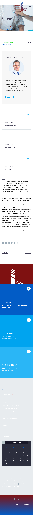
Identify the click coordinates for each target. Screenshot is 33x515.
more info (9, 97)
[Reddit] (17, 243)
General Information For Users (10, 399)
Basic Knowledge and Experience (11, 412)
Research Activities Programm (10, 415)
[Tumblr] (12, 243)
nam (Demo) (15, 484)
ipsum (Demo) (25, 481)
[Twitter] (6, 243)
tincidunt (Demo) (6, 486)
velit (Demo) (16, 486)
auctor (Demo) (16, 481)
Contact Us (16, 504)
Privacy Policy (26, 504)
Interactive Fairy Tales (8, 402)
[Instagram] (18, 499)
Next (27, 252)
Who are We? (7, 504)
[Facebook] (3, 243)
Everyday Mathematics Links (10, 408)
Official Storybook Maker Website (11, 405)
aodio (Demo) (17, 478)
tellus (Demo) (23, 484)
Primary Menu (30, 6)
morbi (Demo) (5, 484)
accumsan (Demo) (7, 478)
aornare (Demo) (6, 481)
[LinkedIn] (15, 243)
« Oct (3, 442)
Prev (5, 252)
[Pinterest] (9, 243)
